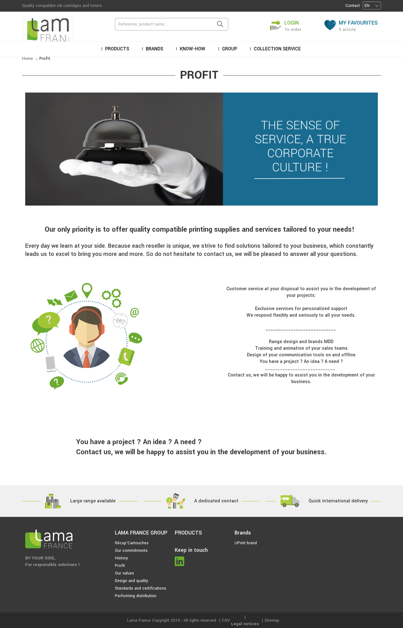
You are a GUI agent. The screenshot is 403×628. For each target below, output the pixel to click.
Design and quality (131, 581)
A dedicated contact (216, 501)
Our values (124, 573)
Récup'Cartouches (132, 543)
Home (27, 58)
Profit (44, 58)
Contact (352, 5)
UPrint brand (246, 543)
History (121, 558)
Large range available (93, 501)
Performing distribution (135, 596)
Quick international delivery (338, 501)
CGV (226, 620)
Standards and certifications (140, 588)
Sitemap (271, 620)
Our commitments (131, 550)
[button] (372, 5)
